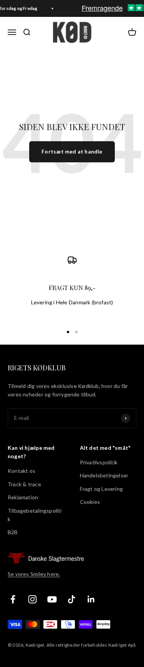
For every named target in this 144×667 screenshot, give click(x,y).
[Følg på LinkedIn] (91, 599)
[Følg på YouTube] (52, 599)
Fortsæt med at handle (71, 151)
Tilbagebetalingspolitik (35, 514)
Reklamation (23, 497)
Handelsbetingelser (104, 475)
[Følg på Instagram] (32, 599)
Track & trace (24, 484)
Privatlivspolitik (99, 462)
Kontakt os (21, 470)
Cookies (90, 502)
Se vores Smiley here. (34, 574)
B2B (13, 532)
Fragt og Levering (101, 488)
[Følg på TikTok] (71, 599)
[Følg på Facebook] (13, 599)
